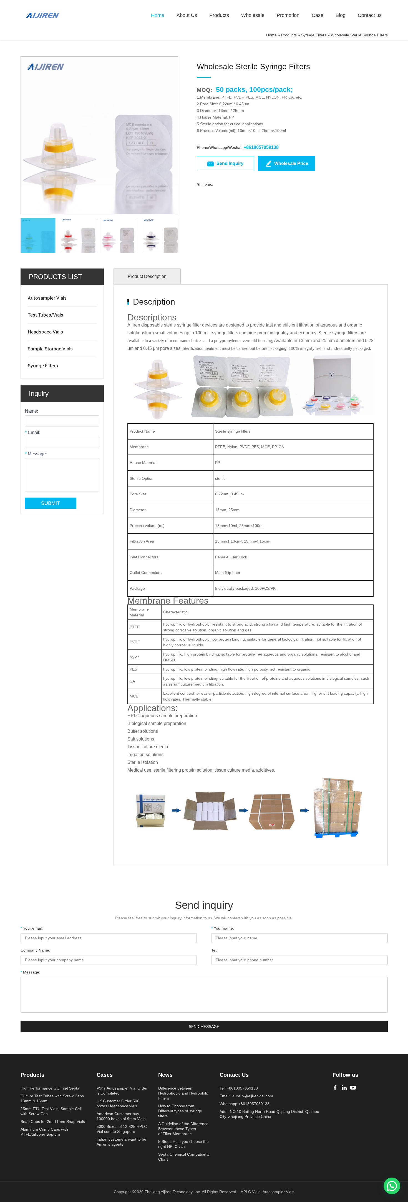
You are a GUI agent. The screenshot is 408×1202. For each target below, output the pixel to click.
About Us (187, 15)
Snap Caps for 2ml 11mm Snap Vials (53, 1121)
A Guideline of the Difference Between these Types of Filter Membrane (183, 1128)
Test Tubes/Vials (45, 315)
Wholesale (253, 15)
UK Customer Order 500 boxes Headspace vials (118, 1103)
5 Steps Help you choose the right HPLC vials (183, 1144)
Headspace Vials (45, 332)
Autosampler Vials (47, 298)
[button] (392, 1186)
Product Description (147, 276)
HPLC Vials (250, 1192)
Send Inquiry (229, 163)
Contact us (370, 15)
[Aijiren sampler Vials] (335, 1087)
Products (219, 15)
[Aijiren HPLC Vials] (344, 1087)
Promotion (288, 15)
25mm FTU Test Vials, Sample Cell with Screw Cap (51, 1111)
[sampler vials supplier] (43, 15)
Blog (341, 15)
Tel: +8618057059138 (239, 1088)
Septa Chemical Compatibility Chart (184, 1156)
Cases (105, 1075)
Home (157, 15)
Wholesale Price (291, 163)
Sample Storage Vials (50, 349)
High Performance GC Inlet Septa (50, 1088)
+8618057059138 (261, 147)
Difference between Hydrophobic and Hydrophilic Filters (183, 1093)
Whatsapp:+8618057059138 (245, 1103)
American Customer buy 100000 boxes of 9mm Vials (121, 1116)
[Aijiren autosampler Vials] (353, 1087)
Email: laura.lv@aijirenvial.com (246, 1096)
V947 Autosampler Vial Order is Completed (122, 1090)
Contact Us (234, 1075)
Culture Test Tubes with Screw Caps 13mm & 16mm (52, 1098)
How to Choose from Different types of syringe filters (180, 1111)
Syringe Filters (313, 35)
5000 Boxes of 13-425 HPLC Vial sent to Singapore (122, 1129)
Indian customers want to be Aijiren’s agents (121, 1141)
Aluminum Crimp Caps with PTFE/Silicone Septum (44, 1131)
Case (317, 15)
